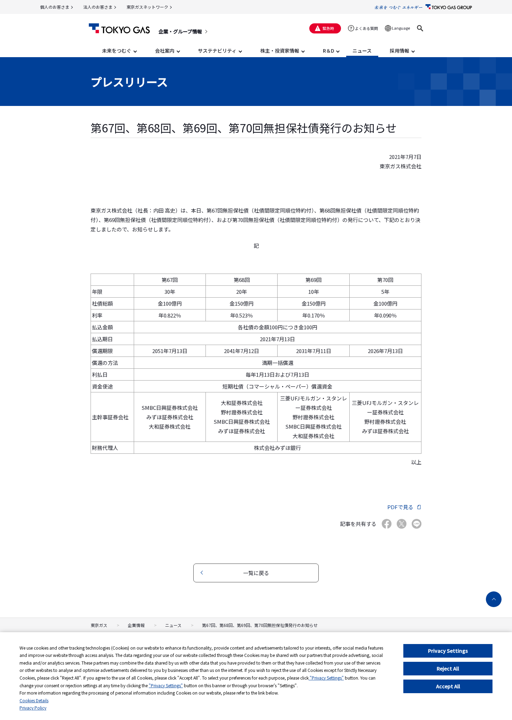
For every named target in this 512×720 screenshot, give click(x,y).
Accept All (448, 686)
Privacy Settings (448, 650)
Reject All (448, 668)
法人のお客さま (98, 7)
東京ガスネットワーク (147, 7)
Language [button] (401, 28)
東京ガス (99, 625)
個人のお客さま (54, 7)
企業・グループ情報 (180, 31)
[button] (420, 28)
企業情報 (136, 625)
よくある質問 (366, 28)
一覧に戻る (256, 572)
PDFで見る (400, 507)
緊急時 (328, 28)
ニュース (173, 625)
